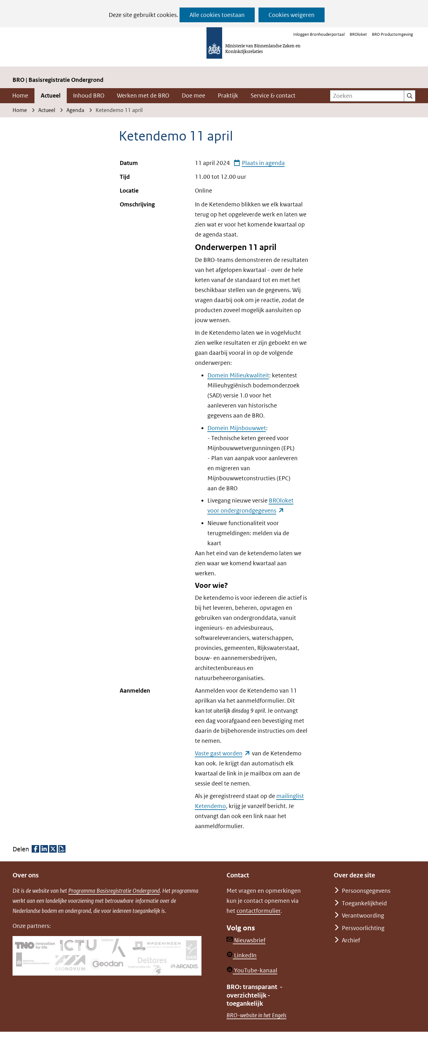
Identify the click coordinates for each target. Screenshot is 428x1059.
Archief (351, 940)
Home (20, 95)
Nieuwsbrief (249, 940)
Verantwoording (363, 915)
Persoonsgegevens (366, 890)
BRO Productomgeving (392, 34)
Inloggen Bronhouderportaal (319, 34)
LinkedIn (245, 955)
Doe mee (193, 95)
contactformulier (258, 910)
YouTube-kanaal (255, 970)
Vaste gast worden (223, 753)
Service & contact (273, 95)
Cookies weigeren (292, 15)
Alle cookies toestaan (217, 15)
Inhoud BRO (88, 95)
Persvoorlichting (363, 928)
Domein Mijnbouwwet (236, 428)
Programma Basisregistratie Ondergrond (114, 890)
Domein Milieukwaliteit (238, 375)
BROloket (358, 34)
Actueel (50, 95)
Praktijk (228, 95)
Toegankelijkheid (364, 903)
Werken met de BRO (143, 95)
